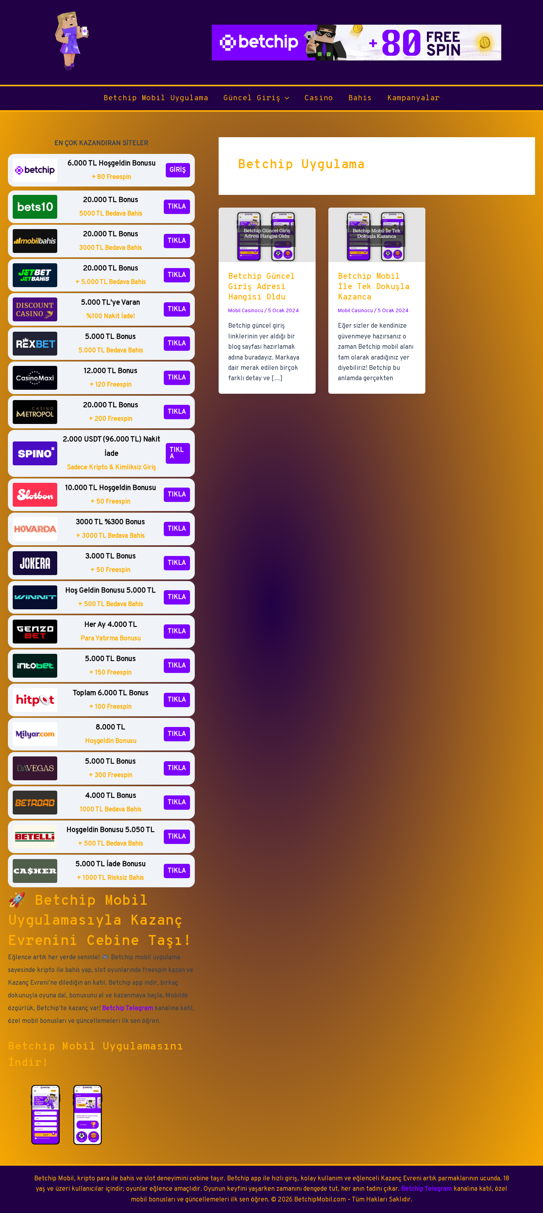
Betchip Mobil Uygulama (155, 98)
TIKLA (177, 207)
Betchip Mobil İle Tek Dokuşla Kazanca (373, 287)
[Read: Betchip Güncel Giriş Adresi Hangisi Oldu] (267, 235)
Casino (318, 98)
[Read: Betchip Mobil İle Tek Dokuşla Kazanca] (376, 235)
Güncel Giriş (252, 98)
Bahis (360, 98)
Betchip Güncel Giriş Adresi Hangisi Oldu (261, 287)
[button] (285, 98)
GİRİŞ (178, 170)
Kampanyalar (413, 98)
